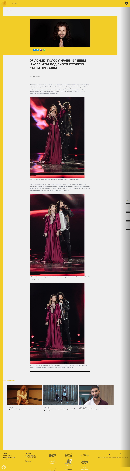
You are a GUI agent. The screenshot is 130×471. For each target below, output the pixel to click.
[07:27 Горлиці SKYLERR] (125, 226)
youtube (109, 454)
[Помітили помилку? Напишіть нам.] (4, 467)
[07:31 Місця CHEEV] (125, 225)
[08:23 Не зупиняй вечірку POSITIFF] (125, 204)
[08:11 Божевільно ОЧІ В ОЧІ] (125, 211)
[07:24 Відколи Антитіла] (125, 227)
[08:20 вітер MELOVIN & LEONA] (125, 205)
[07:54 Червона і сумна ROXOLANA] (125, 217)
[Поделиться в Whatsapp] (44, 50)
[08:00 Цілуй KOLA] (125, 214)
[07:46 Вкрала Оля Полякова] (125, 219)
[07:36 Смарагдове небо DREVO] (125, 222)
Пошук (15, 3)
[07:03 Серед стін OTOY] (125, 234)
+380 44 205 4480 (31, 456)
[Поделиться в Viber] (41, 50)
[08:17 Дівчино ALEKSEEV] (125, 206)
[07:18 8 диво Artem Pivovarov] (125, 229)
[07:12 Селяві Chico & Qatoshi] (125, 231)
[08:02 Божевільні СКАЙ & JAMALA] (125, 213)
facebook (99, 454)
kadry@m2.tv (28, 461)
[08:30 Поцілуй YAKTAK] (125, 202)
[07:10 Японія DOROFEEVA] (125, 232)
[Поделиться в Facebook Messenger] (34, 50)
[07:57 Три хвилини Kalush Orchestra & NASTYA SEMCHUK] (125, 215)
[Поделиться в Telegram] (37, 50)
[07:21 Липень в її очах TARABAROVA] (125, 228)
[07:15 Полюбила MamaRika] (125, 230)
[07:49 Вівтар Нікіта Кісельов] (125, 218)
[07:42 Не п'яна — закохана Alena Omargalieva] (125, 220)
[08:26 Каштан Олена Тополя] (125, 203)
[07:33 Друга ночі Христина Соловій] (125, 223)
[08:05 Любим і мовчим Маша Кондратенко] (125, 212)
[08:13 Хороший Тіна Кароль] (125, 209)
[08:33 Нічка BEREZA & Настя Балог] (125, 201)
